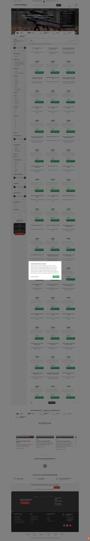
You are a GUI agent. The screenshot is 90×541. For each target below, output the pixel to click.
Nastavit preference (34, 276)
